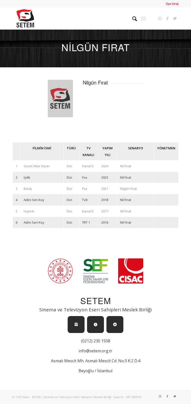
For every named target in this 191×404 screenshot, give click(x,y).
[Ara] (132, 18)
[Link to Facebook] (167, 18)
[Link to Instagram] (160, 18)
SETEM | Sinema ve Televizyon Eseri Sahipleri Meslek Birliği (71, 397)
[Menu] (143, 18)
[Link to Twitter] (175, 18)
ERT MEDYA (133, 397)
